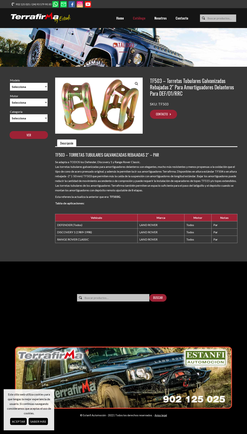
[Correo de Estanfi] (63, 4)
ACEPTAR (18, 421)
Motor (14, 96)
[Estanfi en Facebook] (72, 4)
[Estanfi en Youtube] (88, 4)
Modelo (15, 80)
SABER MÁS (38, 421)
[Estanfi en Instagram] (80, 4)
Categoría (16, 111)
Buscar (158, 297)
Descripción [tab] (66, 143)
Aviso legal (161, 415)
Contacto (182, 18)
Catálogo (139, 18)
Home (120, 18)
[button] (136, 83)
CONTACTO (162, 114)
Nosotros (160, 18)
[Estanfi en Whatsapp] (55, 4)
